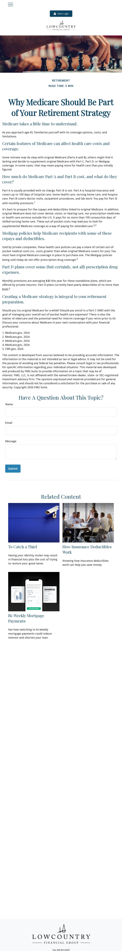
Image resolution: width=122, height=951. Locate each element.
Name (9, 404)
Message (10, 441)
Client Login (63, 13)
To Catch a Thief (22, 546)
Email (8, 422)
